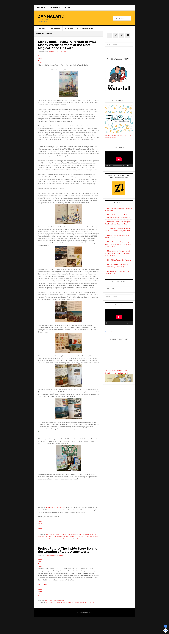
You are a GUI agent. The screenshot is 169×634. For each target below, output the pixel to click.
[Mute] (128, 165)
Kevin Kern (56, 536)
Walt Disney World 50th (45, 538)
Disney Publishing (47, 536)
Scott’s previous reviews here (55, 507)
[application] (119, 159)
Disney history (83, 534)
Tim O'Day (95, 536)
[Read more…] (42, 584)
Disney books (74, 534)
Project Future (89, 602)
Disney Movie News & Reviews (57, 533)
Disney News (48, 600)
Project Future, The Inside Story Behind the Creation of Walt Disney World (67, 550)
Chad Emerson (58, 602)
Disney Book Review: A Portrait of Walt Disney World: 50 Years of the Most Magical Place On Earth (67, 45)
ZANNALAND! (52, 16)
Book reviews (49, 602)
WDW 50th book (78, 538)
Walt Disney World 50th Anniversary (62, 538)
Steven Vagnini (88, 536)
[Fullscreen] (130, 165)
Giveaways (56, 600)
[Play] (107, 165)
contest (65, 602)
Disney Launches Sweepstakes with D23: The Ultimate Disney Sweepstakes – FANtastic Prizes (118, 253)
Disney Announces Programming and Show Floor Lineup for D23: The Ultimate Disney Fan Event (118, 244)
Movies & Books (79, 533)
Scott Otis (80, 536)
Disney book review (65, 534)
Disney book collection (52, 534)
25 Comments (60, 555)
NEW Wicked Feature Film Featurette (119, 260)
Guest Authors (70, 533)
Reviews (86, 533)
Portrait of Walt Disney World (68, 536)
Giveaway (81, 602)
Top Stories (93, 533)
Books (47, 533)
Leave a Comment (61, 51)
